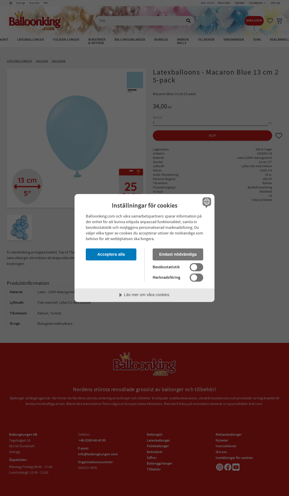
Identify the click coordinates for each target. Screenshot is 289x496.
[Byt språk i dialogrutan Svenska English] (206, 202)
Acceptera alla (111, 254)
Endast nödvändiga (178, 254)
